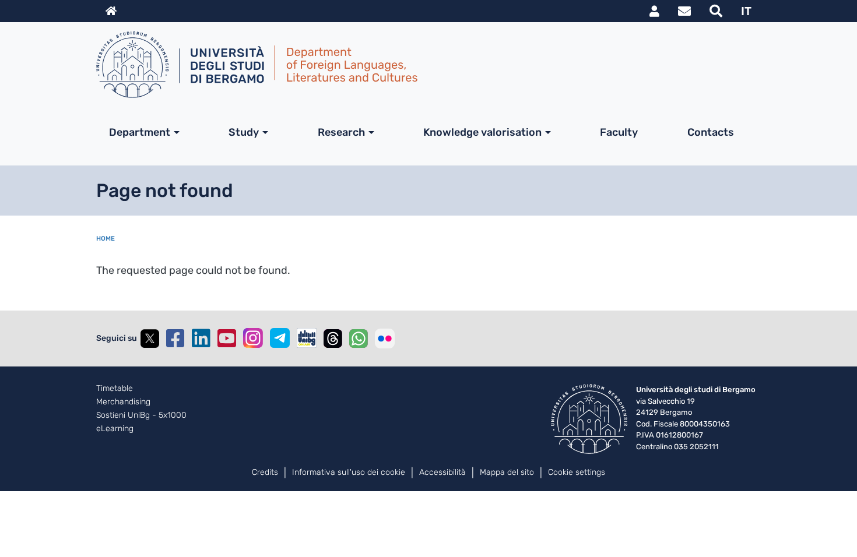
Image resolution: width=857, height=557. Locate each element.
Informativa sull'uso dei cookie (348, 472)
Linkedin (201, 338)
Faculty (619, 132)
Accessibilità (442, 472)
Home (105, 238)
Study (244, 132)
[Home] (423, 65)
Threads (333, 338)
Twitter (150, 338)
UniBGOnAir (307, 338)
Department (139, 132)
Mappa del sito (507, 472)
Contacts (710, 132)
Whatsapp (358, 338)
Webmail (684, 11)
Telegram (280, 338)
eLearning (115, 428)
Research (341, 132)
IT (746, 11)
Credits (265, 472)
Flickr (385, 338)
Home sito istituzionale (111, 11)
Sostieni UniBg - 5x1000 (141, 415)
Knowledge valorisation (482, 132)
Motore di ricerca (716, 11)
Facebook (175, 338)
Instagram (253, 338)
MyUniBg (654, 11)
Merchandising (123, 402)
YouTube (226, 338)
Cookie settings (576, 472)
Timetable (114, 388)
